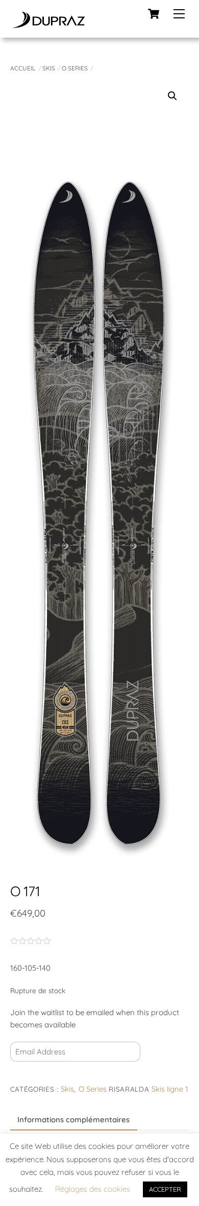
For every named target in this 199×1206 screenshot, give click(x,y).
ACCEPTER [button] (165, 1189)
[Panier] (153, 14)
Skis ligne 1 (170, 1089)
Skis (48, 68)
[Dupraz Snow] (48, 24)
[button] (172, 96)
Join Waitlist (41, 1074)
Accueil (23, 68)
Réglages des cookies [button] (92, 1189)
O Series (75, 68)
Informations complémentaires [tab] (73, 1119)
